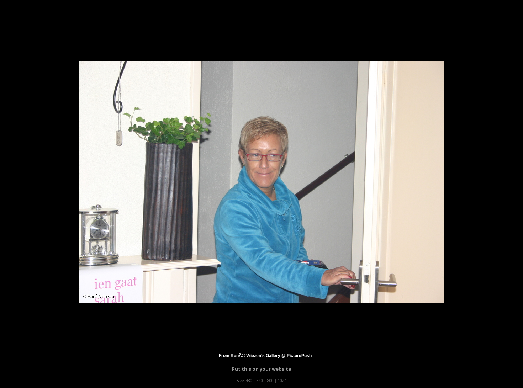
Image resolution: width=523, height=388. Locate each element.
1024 (282, 380)
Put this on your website (261, 369)
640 (260, 380)
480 (249, 380)
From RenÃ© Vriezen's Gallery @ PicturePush (265, 355)
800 (270, 380)
